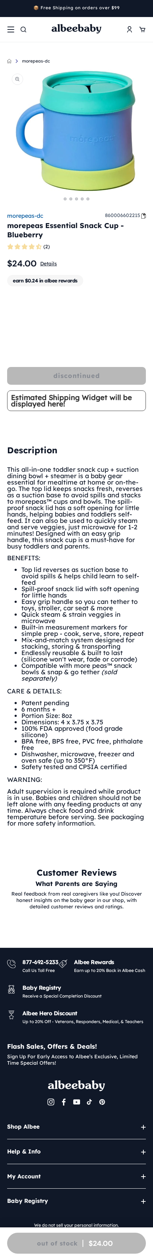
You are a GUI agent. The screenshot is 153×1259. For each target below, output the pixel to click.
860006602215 (122, 215)
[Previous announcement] (9, 8)
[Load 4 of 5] (82, 199)
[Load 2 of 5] (71, 199)
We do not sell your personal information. (76, 1225)
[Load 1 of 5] (65, 199)
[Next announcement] (143, 8)
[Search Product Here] (23, 29)
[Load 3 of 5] (76, 199)
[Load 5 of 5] (88, 199)
